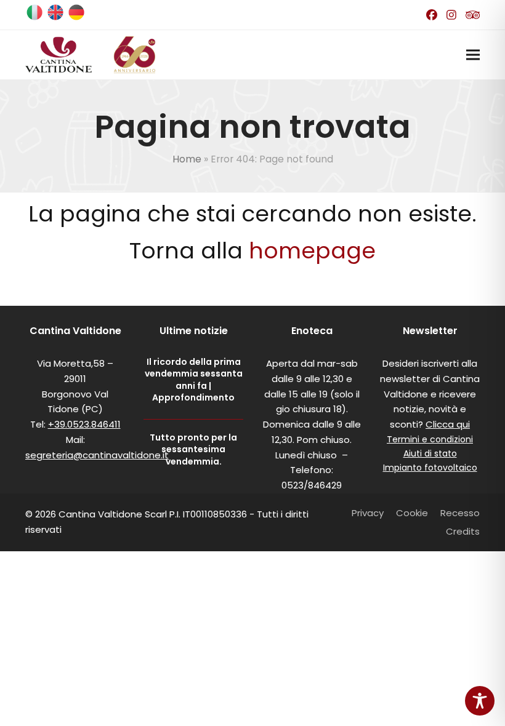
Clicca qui (448, 424)
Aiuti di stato (430, 453)
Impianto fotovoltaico (430, 467)
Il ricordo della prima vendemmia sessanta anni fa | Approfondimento (194, 380)
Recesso (460, 512)
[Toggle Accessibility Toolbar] (480, 701)
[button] (473, 54)
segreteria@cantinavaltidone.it (97, 455)
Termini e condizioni (430, 439)
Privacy (368, 512)
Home (186, 159)
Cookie (412, 512)
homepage (312, 250)
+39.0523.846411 (84, 424)
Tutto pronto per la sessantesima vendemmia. (193, 449)
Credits (463, 531)
